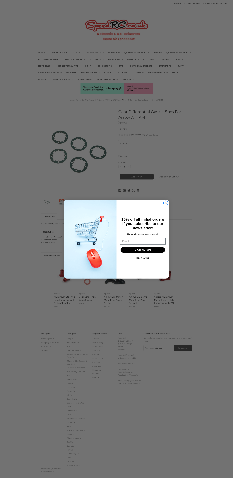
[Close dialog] (166, 203)
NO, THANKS (142, 258)
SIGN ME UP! (143, 250)
